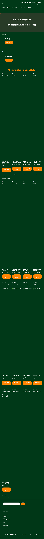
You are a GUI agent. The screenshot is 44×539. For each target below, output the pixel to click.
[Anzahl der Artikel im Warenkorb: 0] (41, 8)
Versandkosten (7, 178)
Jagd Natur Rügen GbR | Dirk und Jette (31, 2)
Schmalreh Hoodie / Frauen (27, 162)
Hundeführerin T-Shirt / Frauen (16, 270)
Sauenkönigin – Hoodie (37, 376)
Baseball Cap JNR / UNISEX (15, 376)
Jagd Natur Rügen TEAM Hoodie (5, 163)
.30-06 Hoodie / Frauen (37, 270)
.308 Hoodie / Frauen (5, 376)
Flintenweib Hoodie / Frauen (16, 162)
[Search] (30, 504)
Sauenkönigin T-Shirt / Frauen (6, 483)
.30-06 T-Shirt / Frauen (37, 162)
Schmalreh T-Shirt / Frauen (26, 270)
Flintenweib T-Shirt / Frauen (26, 376)
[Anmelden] (36, 8)
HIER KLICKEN (9, 42)
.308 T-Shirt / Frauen (5, 270)
